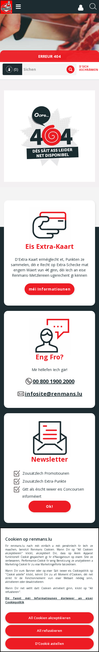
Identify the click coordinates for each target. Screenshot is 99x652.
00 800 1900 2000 (53, 381)
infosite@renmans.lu (53, 393)
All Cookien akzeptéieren (49, 617)
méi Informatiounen (49, 289)
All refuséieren (49, 630)
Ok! (49, 506)
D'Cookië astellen (49, 643)
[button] (12, 69)
